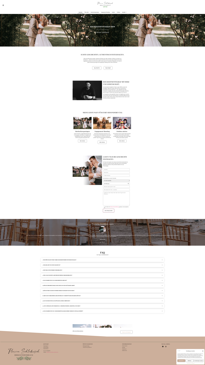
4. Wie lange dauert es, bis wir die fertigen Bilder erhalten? (57, 275)
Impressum (192, 363)
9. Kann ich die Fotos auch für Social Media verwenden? (56, 300)
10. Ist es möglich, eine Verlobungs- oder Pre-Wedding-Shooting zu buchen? (61, 305)
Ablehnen (189, 360)
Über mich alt (124, 361)
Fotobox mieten (122, 131)
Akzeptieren (181, 360)
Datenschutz (189, 363)
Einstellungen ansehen (198, 360)
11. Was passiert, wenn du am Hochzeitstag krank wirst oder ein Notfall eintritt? (63, 311)
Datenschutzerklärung (114, 206)
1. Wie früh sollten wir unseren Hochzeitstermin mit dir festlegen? (59, 259)
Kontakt (123, 12)
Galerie (113, 12)
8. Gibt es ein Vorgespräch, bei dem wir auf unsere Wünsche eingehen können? (62, 295)
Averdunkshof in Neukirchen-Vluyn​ (102, 333)
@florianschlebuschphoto (78, 346)
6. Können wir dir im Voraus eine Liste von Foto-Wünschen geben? (59, 285)
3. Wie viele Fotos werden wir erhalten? (52, 270)
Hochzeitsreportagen (95, 12)
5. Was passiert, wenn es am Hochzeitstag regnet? (55, 280)
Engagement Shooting (105, 12)
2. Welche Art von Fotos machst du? (51, 265)
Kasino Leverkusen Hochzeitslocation (82, 333)
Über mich (87, 12)
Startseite (80, 12)
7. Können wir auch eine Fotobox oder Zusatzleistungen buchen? (59, 290)
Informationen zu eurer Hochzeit (109, 178)
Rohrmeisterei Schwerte (122, 333)
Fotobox (118, 12)
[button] (202, 351)
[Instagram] (3, 5)
